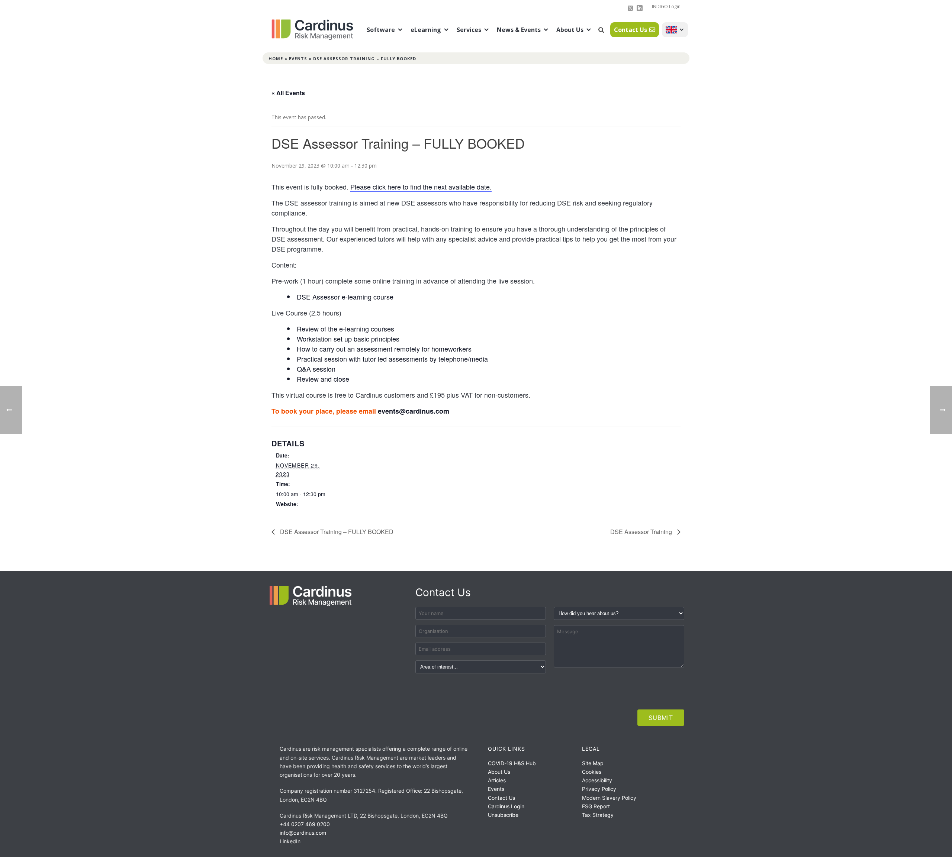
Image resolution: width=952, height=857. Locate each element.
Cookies (591, 772)
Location (675, 29)
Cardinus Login (506, 806)
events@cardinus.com (413, 411)
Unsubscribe (503, 815)
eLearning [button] (426, 30)
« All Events (288, 92)
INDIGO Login (666, 6)
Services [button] (469, 30)
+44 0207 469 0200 (305, 824)
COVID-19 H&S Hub (512, 763)
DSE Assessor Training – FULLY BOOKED (336, 531)
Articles (497, 780)
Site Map (593, 763)
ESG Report (596, 806)
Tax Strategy (598, 815)
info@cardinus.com (303, 832)
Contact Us (630, 30)
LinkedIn (290, 841)
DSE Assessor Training (641, 531)
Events (298, 58)
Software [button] (381, 30)
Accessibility (597, 780)
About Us (569, 30)
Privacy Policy (599, 789)
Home (275, 58)
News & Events (519, 30)
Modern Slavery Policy (609, 798)
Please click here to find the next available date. (421, 186)
